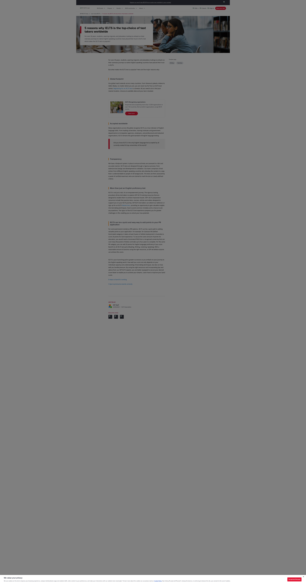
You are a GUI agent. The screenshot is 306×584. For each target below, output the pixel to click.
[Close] (303, 576)
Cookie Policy (158, 581)
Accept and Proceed (294, 579)
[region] (153, 579)
